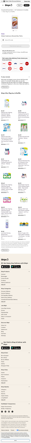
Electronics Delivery (6, 297)
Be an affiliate (5, 359)
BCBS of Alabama (6, 408)
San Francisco (5, 374)
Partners (3, 333)
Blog (2, 331)
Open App (27, 1)
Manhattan (4, 380)
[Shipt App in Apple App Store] (5, 266)
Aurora (3, 391)
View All (3, 284)
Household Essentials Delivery (9, 299)
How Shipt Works (6, 308)
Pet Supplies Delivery (7, 295)
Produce (3, 280)
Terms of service (5, 430)
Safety (3, 363)
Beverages (4, 276)
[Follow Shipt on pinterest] (9, 412)
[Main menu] (2, 5)
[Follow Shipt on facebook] (2, 412)
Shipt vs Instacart (6, 316)
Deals (2, 318)
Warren (3, 393)
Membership (4, 312)
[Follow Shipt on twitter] (12, 412)
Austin (3, 372)
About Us (3, 325)
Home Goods (4, 278)
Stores (3, 310)
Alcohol (3, 274)
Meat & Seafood (5, 282)
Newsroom (4, 329)
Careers (3, 327)
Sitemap (3, 335)
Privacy (12, 430)
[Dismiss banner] (2, 1)
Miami (2, 376)
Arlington (3, 389)
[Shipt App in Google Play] (16, 266)
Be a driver (4, 357)
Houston (3, 378)
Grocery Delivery (5, 291)
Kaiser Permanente (6, 406)
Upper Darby (4, 395)
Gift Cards (4, 314)
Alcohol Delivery (5, 293)
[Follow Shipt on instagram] (5, 412)
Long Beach (4, 397)
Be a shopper (5, 355)
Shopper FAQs (5, 365)
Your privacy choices (23, 430)
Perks (2, 361)
